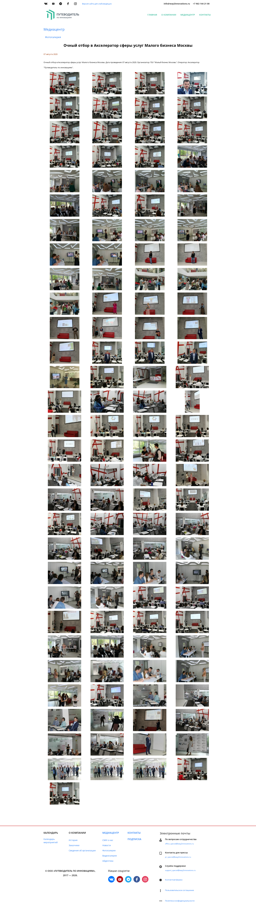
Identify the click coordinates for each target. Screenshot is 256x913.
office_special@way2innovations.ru (179, 843)
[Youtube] (53, 3)
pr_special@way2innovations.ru (178, 857)
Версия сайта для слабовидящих (97, 3)
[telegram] (60, 3)
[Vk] (46, 3)
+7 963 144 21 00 (201, 3)
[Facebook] (68, 3)
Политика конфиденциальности (180, 900)
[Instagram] (75, 3)
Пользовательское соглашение (179, 890)
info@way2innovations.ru (177, 3)
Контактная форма (173, 879)
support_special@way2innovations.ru (180, 870)
